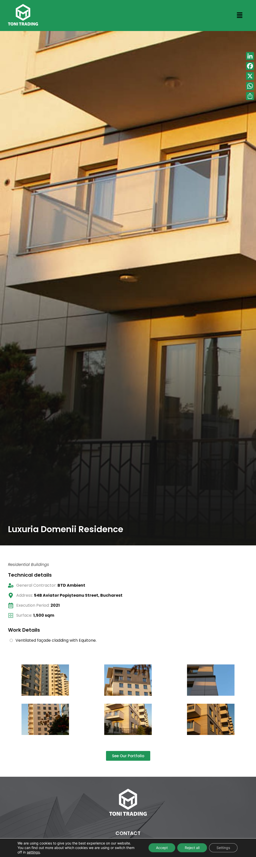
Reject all (192, 847)
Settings (223, 847)
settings (33, 852)
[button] (239, 15)
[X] (250, 76)
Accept (162, 847)
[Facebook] (250, 66)
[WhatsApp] (250, 86)
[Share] (250, 96)
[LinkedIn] (250, 56)
